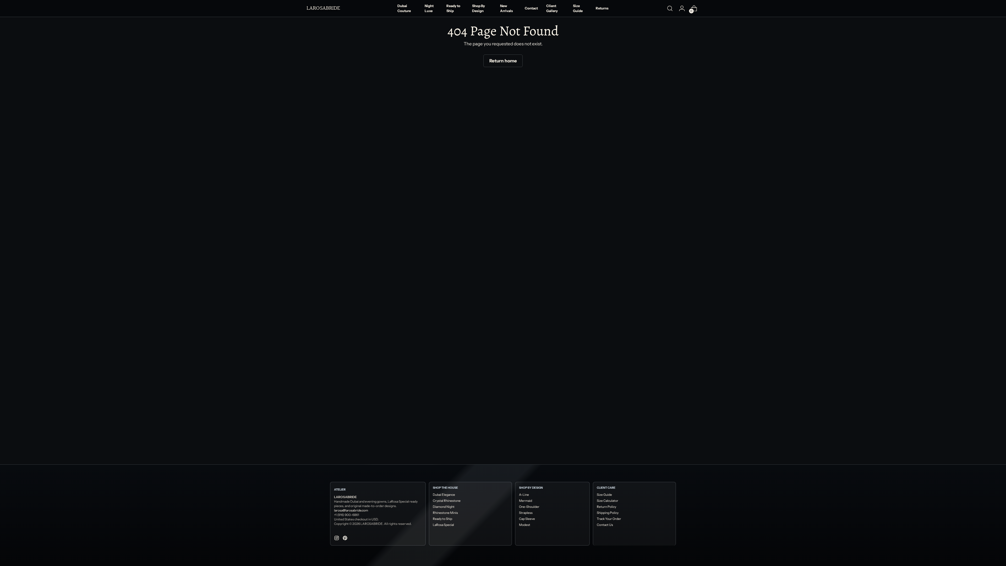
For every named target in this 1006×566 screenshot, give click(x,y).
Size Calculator (607, 501)
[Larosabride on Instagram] (337, 539)
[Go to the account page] (682, 8)
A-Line (524, 495)
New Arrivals (506, 8)
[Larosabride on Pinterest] (345, 539)
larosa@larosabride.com (351, 510)
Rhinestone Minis (445, 513)
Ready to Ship (453, 8)
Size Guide (578, 8)
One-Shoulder (529, 507)
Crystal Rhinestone (447, 501)
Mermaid (525, 501)
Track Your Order (609, 519)
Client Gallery (552, 8)
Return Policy (606, 507)
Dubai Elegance (444, 495)
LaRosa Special (443, 525)
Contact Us (605, 525)
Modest (524, 525)
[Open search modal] (670, 8)
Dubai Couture (404, 8)
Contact (531, 8)
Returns (602, 8)
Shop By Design (478, 8)
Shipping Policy (608, 513)
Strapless (526, 513)
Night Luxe (429, 8)
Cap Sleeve (527, 519)
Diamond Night (444, 507)
